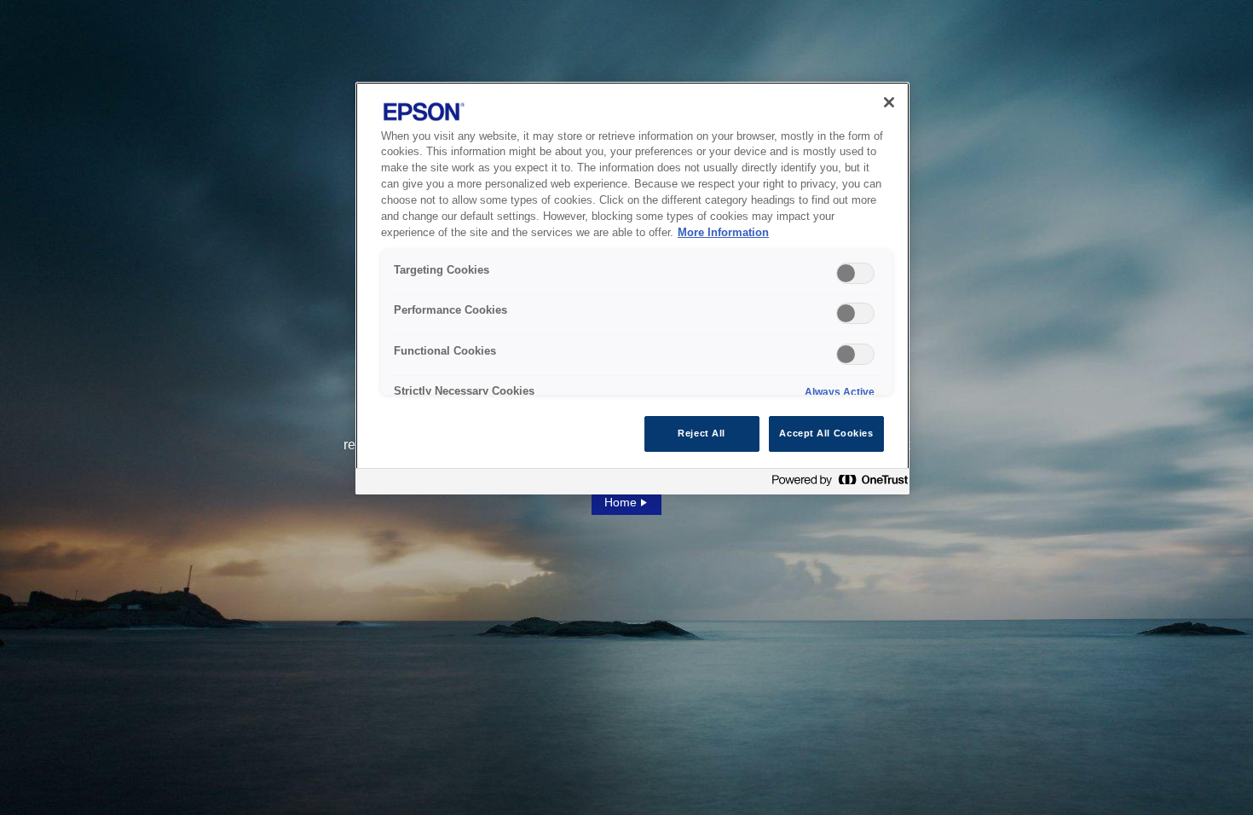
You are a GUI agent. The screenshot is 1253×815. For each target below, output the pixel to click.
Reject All (701, 433)
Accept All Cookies (826, 433)
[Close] (889, 102)
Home (620, 502)
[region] (632, 288)
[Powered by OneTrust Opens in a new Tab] (836, 483)
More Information (723, 233)
